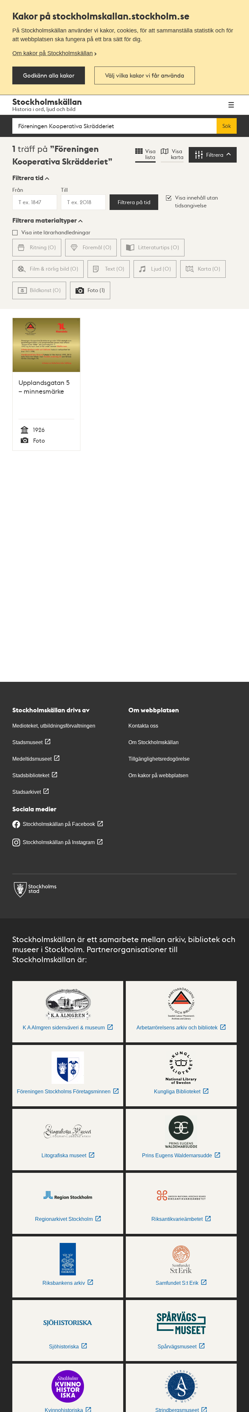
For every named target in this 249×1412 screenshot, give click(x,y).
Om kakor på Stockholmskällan (52, 53)
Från (17, 189)
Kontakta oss (143, 726)
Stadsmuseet (27, 742)
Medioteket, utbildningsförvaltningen (53, 726)
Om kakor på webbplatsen (158, 775)
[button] (30, 178)
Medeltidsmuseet (32, 759)
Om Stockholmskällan (153, 742)
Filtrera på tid (134, 202)
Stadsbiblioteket (30, 775)
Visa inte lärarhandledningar (55, 232)
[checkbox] (90, 290)
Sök (226, 126)
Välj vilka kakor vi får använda (144, 75)
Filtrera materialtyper (44, 220)
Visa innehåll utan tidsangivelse (196, 201)
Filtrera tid (27, 178)
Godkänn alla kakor (48, 75)
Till (64, 189)
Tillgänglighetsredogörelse (159, 759)
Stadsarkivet (26, 792)
